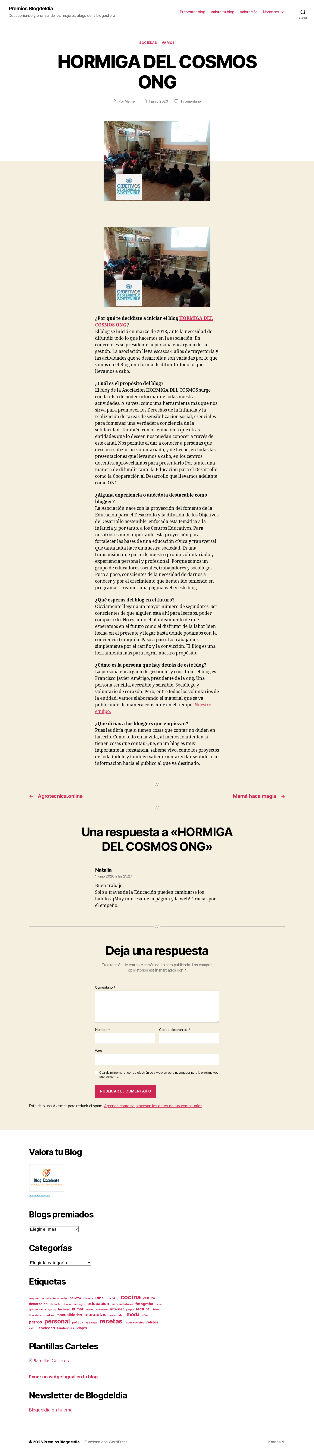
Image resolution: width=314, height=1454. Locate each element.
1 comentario (190, 101)
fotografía (144, 1304)
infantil (89, 1309)
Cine (99, 1298)
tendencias (65, 1328)
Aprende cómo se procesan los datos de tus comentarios (153, 1106)
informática (101, 1309)
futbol (159, 1304)
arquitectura (50, 1298)
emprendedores (122, 1304)
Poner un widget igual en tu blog (63, 1376)
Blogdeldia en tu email (52, 1410)
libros (155, 1309)
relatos (152, 1322)
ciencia (88, 1298)
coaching (112, 1298)
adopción (34, 1298)
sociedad (148, 43)
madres (49, 1315)
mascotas (95, 1314)
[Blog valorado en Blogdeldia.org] (46, 1178)
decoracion (38, 1304)
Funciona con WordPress (106, 1442)
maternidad (116, 1315)
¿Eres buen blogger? (39, 1195)
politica (77, 1322)
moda (133, 1314)
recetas (110, 1321)
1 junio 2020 (158, 101)
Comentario (105, 987)
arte (64, 1298)
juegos (130, 1309)
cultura (149, 1298)
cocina (131, 1297)
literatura (35, 1315)
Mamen (130, 101)
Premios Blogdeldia (31, 8)
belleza (75, 1298)
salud (32, 1328)
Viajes (81, 1328)
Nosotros (271, 12)
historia (64, 1309)
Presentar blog (192, 12)
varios (168, 43)
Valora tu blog (222, 12)
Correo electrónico (174, 1030)
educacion (98, 1303)
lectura (142, 1309)
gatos (52, 1309)
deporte (55, 1304)
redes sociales (134, 1322)
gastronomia (37, 1309)
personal (57, 1321)
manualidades (69, 1315)
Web (98, 1051)
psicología (91, 1322)
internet (117, 1309)
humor (78, 1309)
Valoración (249, 12)
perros (35, 1322)
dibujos (67, 1304)
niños (145, 1315)
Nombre (102, 1030)
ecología (79, 1304)
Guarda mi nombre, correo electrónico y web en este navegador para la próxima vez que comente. (158, 1075)
